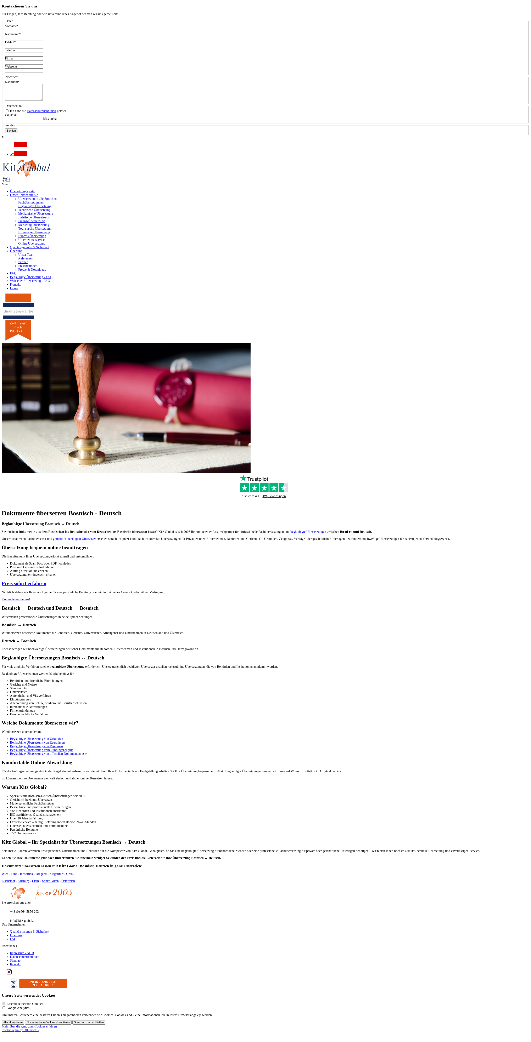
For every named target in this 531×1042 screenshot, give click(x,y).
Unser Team (26, 254)
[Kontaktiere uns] (8, 180)
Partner (23, 262)
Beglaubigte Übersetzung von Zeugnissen (37, 742)
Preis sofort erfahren (24, 583)
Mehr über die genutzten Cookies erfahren (29, 1026)
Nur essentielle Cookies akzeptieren (48, 1022)
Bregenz (41, 874)
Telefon (10, 50)
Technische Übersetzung (34, 210)
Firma (9, 58)
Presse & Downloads (32, 269)
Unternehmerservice (31, 239)
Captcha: (11, 114)
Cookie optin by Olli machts (20, 1030)
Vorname (11, 26)
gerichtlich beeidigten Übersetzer (74, 538)
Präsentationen (27, 266)
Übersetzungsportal (22, 191)
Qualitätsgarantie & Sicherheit (29, 247)
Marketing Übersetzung (33, 225)
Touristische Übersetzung (34, 228)
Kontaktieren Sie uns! (16, 599)
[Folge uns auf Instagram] (9, 973)
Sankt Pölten (50, 881)
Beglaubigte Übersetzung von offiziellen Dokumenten (46, 753)
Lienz (35, 881)
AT (12, 154)
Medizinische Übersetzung (35, 213)
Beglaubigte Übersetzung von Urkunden (36, 738)
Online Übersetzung (31, 243)
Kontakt (15, 284)
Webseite (11, 66)
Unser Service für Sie (24, 195)
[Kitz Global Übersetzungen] (26, 175)
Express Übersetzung (32, 236)
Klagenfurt (56, 874)
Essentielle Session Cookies (25, 1004)
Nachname (13, 34)
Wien (5, 874)
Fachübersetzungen (31, 202)
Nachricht (12, 82)
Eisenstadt (8, 881)
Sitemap (15, 960)
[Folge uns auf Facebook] (4, 973)
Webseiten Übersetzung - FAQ (30, 280)
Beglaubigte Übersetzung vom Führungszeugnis (41, 750)
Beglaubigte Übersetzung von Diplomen (36, 746)
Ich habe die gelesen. (38, 111)
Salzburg (23, 881)
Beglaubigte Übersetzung (34, 206)
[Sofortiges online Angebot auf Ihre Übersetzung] (39, 987)
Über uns (16, 251)
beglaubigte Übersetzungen (308, 531)
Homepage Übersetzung (34, 232)
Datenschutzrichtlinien (41, 111)
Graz (69, 874)
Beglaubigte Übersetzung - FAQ (31, 277)
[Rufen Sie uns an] (4, 180)
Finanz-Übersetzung (31, 221)
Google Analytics (18, 1008)
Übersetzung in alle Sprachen (37, 198)
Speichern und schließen (89, 1022)
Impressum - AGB (22, 953)
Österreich (68, 881)
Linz (14, 874)
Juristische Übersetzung (33, 217)
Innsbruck (26, 874)
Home (14, 288)
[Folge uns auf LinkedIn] (14, 973)
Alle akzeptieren (13, 1022)
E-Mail (10, 42)
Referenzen (25, 258)
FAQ (13, 273)
